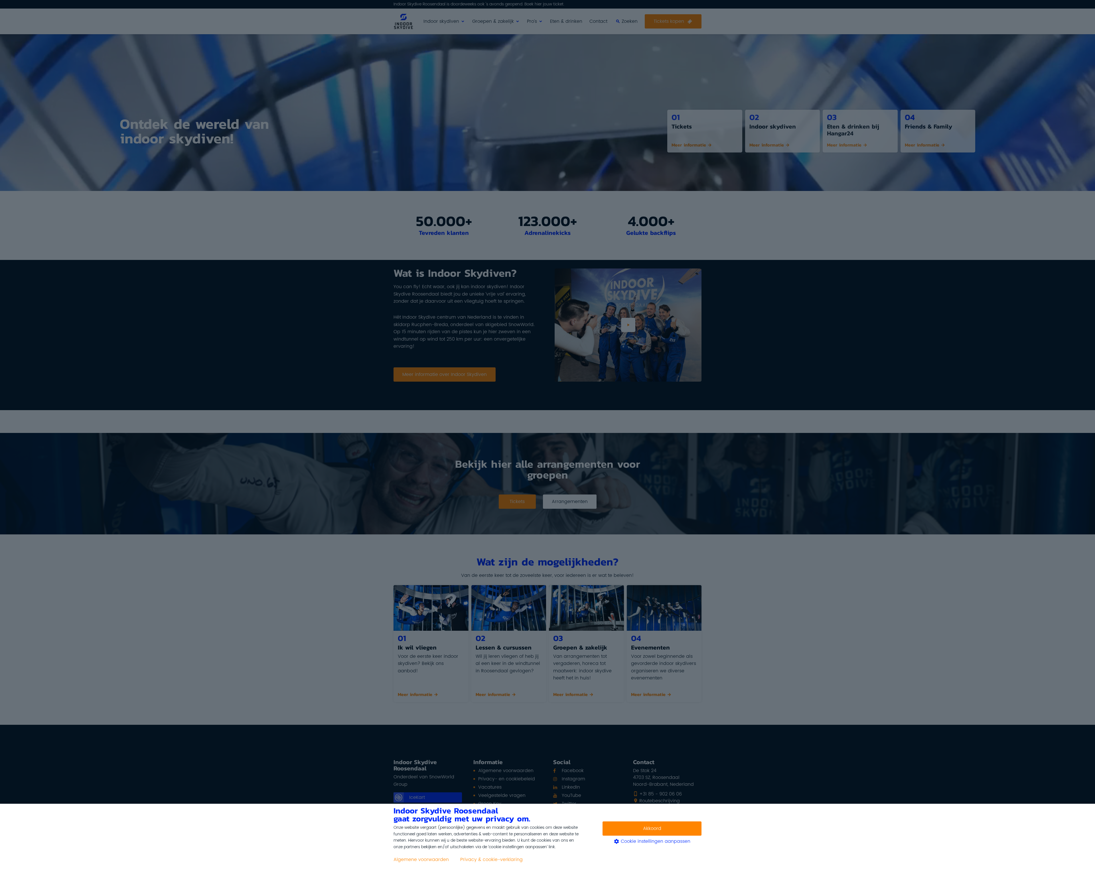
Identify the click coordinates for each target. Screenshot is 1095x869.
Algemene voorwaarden (421, 859)
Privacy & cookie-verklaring (491, 859)
